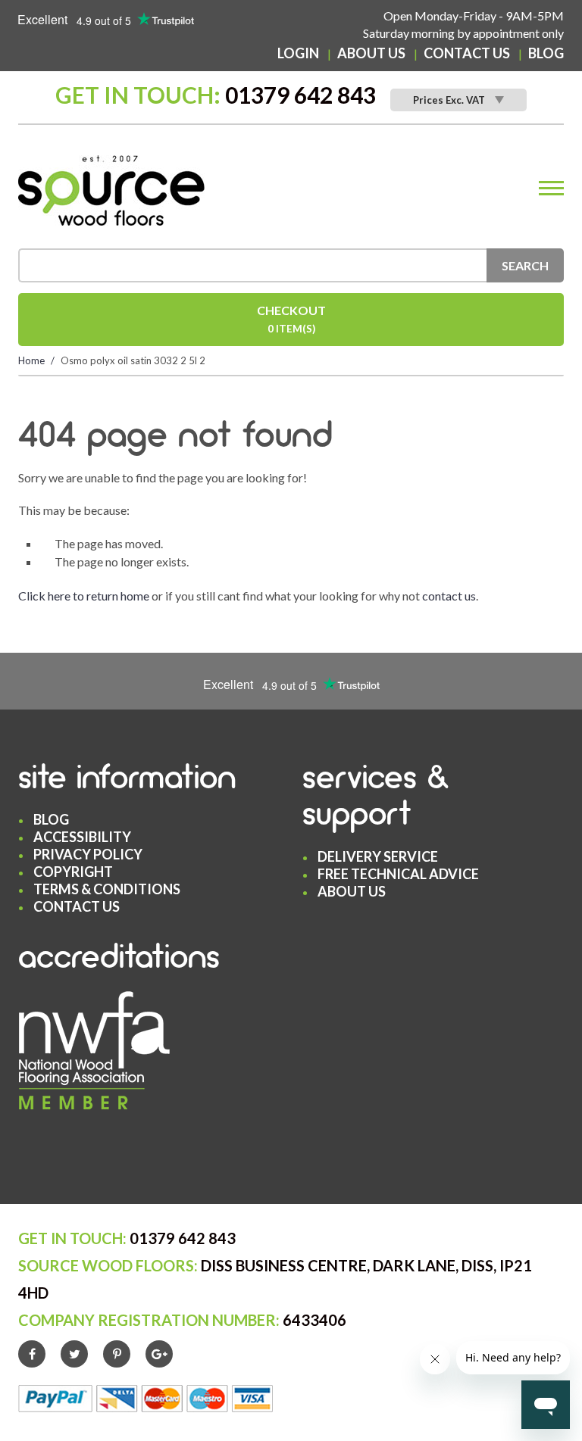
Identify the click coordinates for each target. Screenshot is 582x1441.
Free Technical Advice (398, 874)
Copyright (73, 871)
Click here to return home (83, 595)
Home (31, 360)
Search (525, 265)
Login (298, 53)
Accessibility (82, 836)
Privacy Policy (87, 854)
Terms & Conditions (106, 889)
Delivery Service (378, 856)
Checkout (291, 319)
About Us (371, 53)
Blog (546, 53)
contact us (449, 595)
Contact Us (467, 53)
